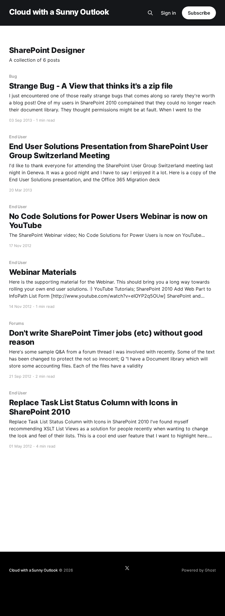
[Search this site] (150, 13)
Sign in (168, 13)
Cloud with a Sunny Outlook (59, 12)
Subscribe (199, 13)
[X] (127, 568)
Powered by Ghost (199, 570)
